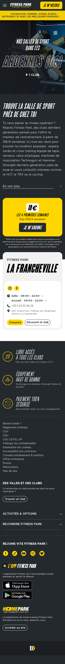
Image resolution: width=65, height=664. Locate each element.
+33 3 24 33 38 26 (22, 305)
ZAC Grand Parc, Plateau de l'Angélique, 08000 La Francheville (33, 312)
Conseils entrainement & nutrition (23, 455)
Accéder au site (15, 627)
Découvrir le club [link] (38, 322)
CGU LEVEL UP (12, 439)
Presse (7, 463)
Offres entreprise (13, 459)
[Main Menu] (5, 5)
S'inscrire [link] (15, 322)
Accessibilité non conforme (19, 451)
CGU (5, 435)
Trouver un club (15, 499)
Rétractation (10, 467)
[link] (10, 288)
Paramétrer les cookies (17, 447)
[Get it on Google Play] (17, 595)
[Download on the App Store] (17, 585)
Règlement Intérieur (15, 427)
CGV (5, 431)
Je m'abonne (32, 228)
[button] (32, 187)
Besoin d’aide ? (12, 423)
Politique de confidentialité (19, 443)
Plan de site (10, 471)
